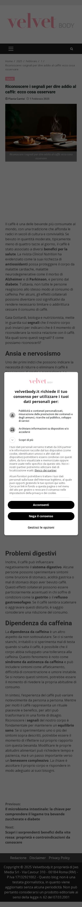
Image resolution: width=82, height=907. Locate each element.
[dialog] (41, 453)
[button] (41, 440)
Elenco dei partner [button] (46, 470)
